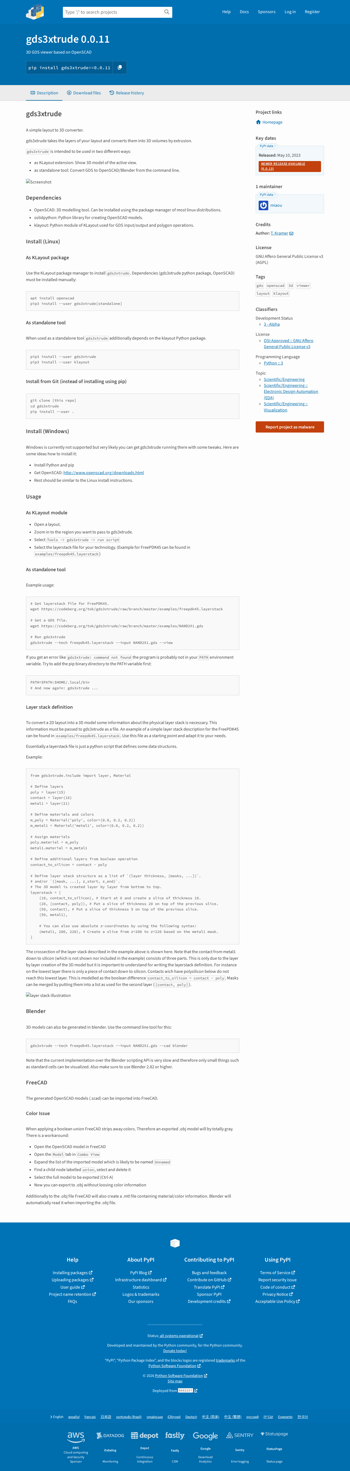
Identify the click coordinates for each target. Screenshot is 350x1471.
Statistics (141, 1287)
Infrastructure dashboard (138, 1280)
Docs (244, 12)
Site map (175, 1381)
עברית (268, 1417)
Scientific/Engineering (284, 379)
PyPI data (266, 146)
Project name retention (70, 1294)
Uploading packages (70, 1280)
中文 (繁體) (232, 1417)
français (90, 1417)
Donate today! (175, 1351)
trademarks (225, 1360)
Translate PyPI (207, 1287)
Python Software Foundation (172, 1366)
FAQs (72, 1301)
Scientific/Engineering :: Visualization (286, 407)
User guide (70, 1287)
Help (226, 12)
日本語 (106, 1417)
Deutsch (191, 1417)
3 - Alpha (272, 324)
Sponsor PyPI (209, 1294)
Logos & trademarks (140, 1294)
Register (312, 12)
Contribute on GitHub (207, 1280)
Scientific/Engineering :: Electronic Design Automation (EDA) (291, 392)
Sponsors (267, 12)
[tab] (44, 93)
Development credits (207, 1301)
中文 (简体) (210, 1417)
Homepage (272, 122)
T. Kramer (279, 233)
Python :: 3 (273, 363)
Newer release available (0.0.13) (283, 166)
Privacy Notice (275, 1294)
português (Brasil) (129, 1417)
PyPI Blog (138, 1273)
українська (155, 1417)
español (74, 1417)
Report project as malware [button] (290, 427)
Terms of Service (275, 1273)
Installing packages (70, 1273)
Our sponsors (140, 1301)
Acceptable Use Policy (275, 1301)
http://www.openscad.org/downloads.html (103, 473)
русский (252, 1417)
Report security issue (277, 1280)
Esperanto (285, 1417)
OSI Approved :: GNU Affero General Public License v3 (288, 344)
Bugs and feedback (209, 1273)
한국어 (303, 1417)
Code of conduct (275, 1287)
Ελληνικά (174, 1417)
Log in (290, 12)
